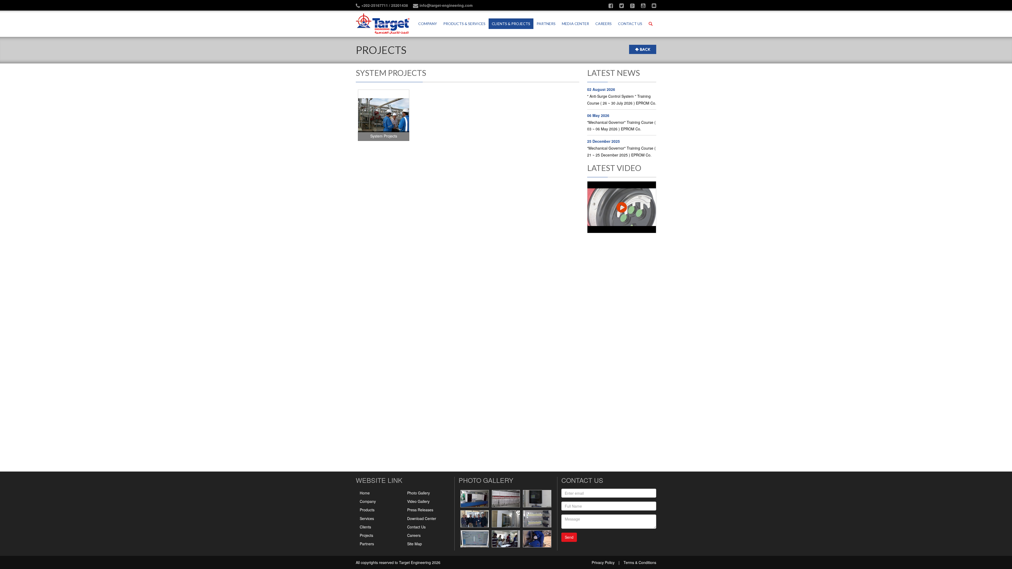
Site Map (414, 543)
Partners (546, 23)
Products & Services (464, 23)
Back (645, 49)
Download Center (421, 518)
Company (427, 23)
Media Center (575, 23)
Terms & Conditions (640, 562)
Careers (603, 23)
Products (367, 509)
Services (367, 518)
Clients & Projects (511, 23)
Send (569, 537)
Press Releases (420, 509)
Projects (366, 535)
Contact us (630, 23)
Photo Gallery (418, 493)
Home (365, 493)
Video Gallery (418, 501)
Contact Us (416, 526)
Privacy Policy (603, 562)
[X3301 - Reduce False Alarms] (621, 207)
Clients (365, 526)
